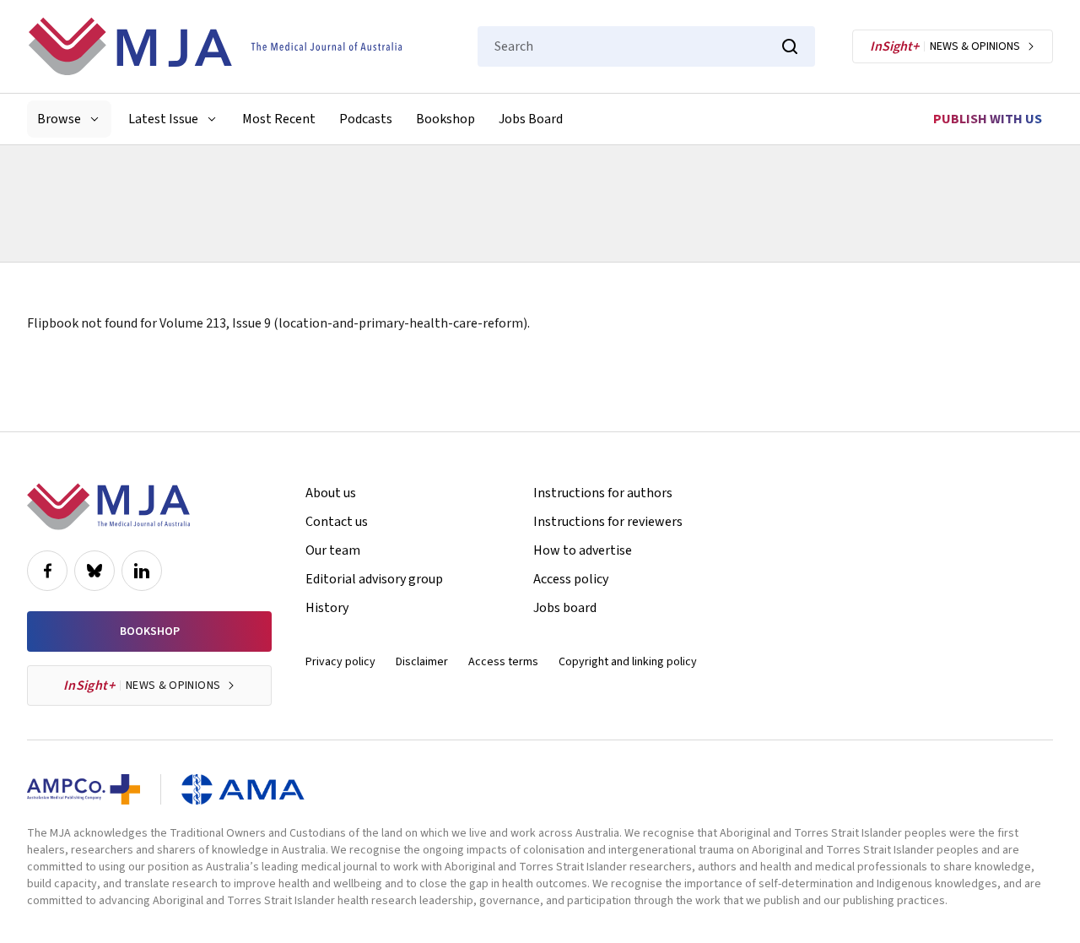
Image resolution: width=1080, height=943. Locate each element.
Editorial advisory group (374, 579)
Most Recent (279, 119)
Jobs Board (531, 119)
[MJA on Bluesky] (94, 570)
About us (330, 493)
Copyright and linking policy (628, 661)
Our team (332, 550)
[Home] (215, 46)
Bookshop (445, 119)
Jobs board (565, 608)
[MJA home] (108, 506)
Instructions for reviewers (608, 521)
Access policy (570, 579)
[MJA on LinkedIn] (142, 570)
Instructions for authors (602, 493)
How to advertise (582, 550)
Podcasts (365, 119)
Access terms (503, 661)
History (326, 608)
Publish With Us (987, 119)
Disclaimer (422, 661)
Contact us (336, 521)
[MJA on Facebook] (47, 570)
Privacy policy (340, 661)
